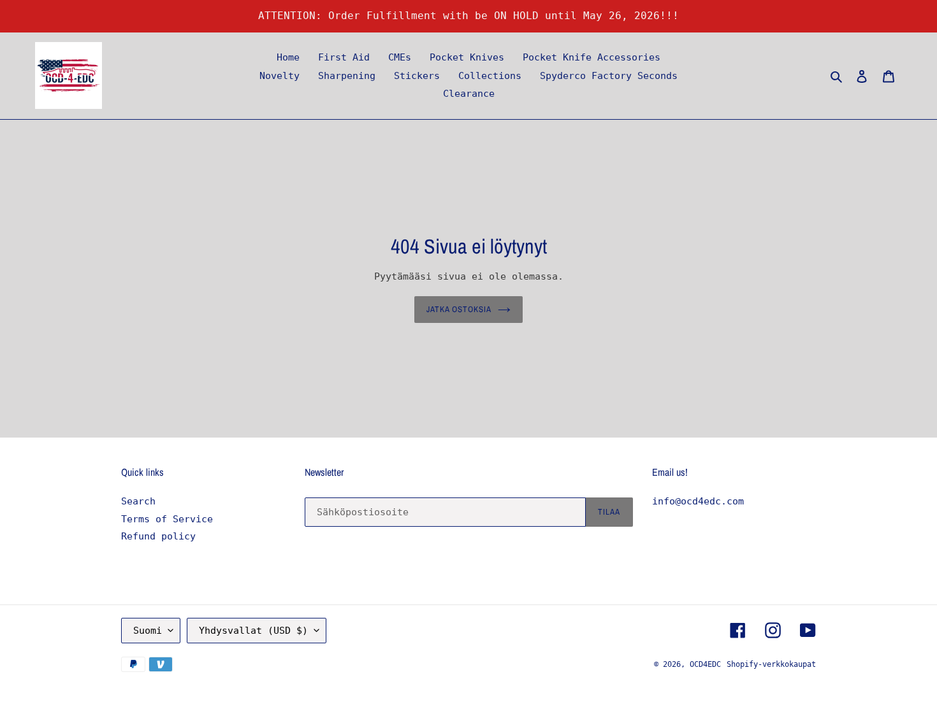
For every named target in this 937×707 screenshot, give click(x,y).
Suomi (147, 630)
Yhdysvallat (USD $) (253, 630)
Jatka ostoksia (459, 309)
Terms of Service (167, 519)
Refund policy (158, 536)
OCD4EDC (705, 664)
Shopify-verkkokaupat (771, 664)
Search (138, 501)
